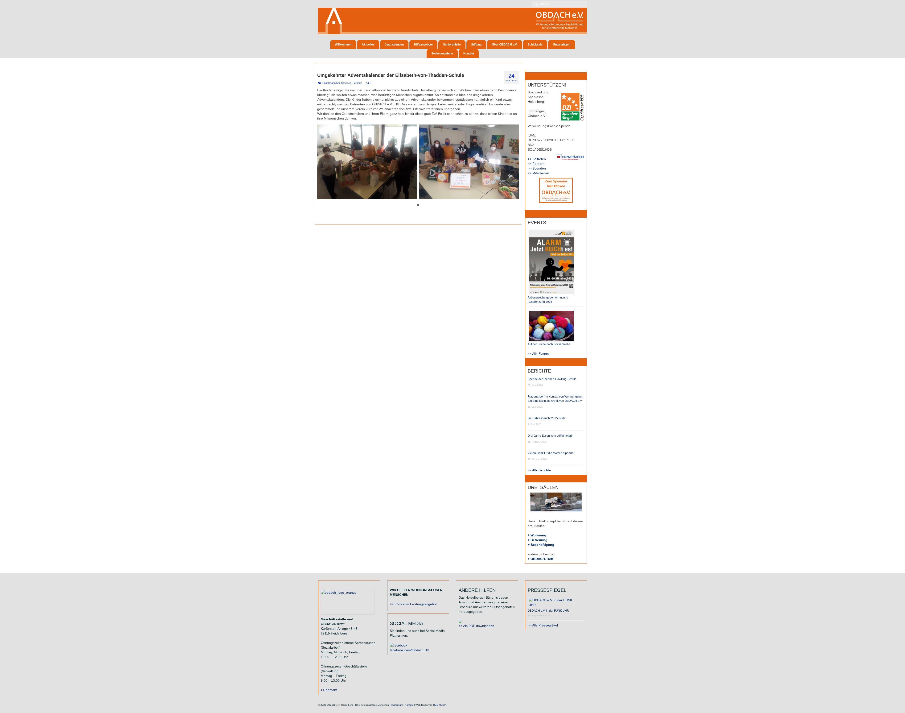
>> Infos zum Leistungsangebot (413, 604)
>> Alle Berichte (539, 470)
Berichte (357, 83)
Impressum (397, 705)
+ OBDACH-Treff (540, 559)
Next (513, 162)
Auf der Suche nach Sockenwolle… (550, 344)
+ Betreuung (537, 540)
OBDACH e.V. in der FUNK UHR (548, 610)
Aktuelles (346, 83)
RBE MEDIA (439, 705)
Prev (323, 162)
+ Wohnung (537, 535)
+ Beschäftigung (541, 545)
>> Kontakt (329, 690)
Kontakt (409, 705)
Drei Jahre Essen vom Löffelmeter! (550, 435)
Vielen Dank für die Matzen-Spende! (551, 453)
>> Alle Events (538, 354)
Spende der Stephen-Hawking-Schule (552, 379)
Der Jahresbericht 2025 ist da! (547, 418)
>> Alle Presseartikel (543, 625)
